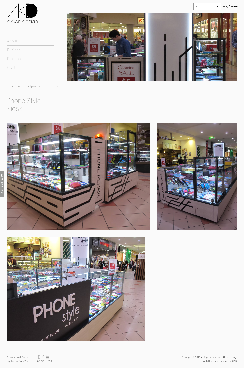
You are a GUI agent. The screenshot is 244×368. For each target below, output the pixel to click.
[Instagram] (39, 357)
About (12, 41)
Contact (14, 67)
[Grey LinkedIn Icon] (47, 357)
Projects (14, 50)
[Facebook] (43, 357)
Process (14, 58)
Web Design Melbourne (215, 361)
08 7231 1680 (44, 361)
